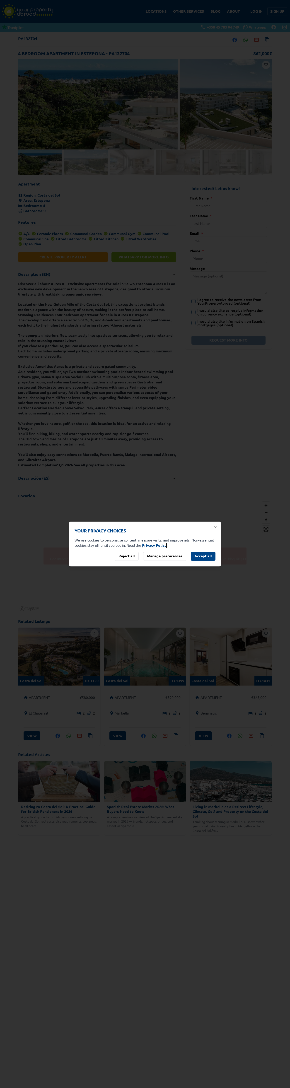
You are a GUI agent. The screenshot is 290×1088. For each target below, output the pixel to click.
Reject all (126, 556)
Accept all (203, 556)
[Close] (215, 527)
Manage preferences (164, 556)
